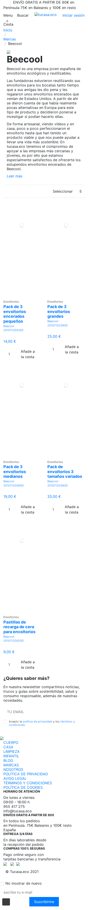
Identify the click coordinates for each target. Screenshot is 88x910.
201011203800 (57, 485)
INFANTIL (11, 756)
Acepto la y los (42, 723)
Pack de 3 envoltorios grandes (58, 311)
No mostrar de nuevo (23, 883)
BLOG (8, 760)
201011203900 (57, 325)
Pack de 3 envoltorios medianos (14, 471)
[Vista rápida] (24, 295)
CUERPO (10, 742)
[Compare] (22, 295)
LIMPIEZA (11, 751)
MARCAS (11, 765)
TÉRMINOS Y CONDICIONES (27, 783)
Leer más (14, 176)
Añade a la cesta (28, 354)
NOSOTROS (13, 769)
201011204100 (13, 330)
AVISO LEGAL (15, 778)
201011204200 (13, 640)
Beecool (8, 326)
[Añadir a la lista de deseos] (19, 295)
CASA (8, 747)
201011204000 (13, 485)
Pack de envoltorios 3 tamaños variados (64, 471)
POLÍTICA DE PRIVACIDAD (25, 774)
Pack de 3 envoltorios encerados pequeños (14, 314)
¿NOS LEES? (70, 711)
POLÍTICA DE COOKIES (23, 787)
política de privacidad (37, 721)
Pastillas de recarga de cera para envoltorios (19, 627)
